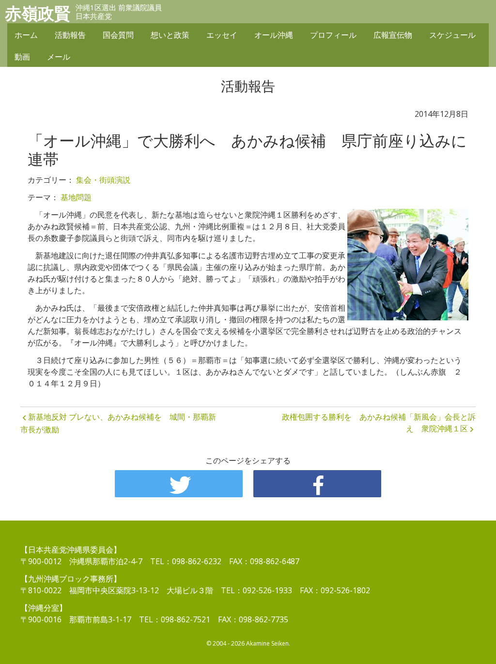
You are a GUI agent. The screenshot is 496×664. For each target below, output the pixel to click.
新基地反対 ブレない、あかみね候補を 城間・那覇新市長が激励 (118, 423)
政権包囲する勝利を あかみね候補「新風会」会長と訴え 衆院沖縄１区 (379, 422)
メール (58, 56)
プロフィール (333, 35)
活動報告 (70, 35)
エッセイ (221, 35)
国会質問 (118, 35)
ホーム (26, 35)
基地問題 (76, 197)
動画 (22, 56)
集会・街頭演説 (103, 179)
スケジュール (452, 35)
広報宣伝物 (392, 35)
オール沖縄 (273, 35)
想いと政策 (170, 35)
